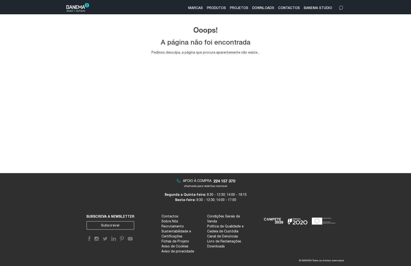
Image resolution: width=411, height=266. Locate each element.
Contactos (169, 216)
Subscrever (110, 225)
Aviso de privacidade (177, 251)
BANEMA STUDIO (318, 8)
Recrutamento (172, 226)
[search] (341, 7)
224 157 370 (224, 180)
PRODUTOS (216, 8)
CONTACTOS (289, 8)
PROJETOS (239, 8)
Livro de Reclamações (224, 241)
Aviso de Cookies (174, 246)
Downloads (216, 246)
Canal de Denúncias (222, 236)
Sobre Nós (169, 221)
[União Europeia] (324, 219)
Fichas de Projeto (175, 241)
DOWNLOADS (263, 8)
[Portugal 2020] (297, 219)
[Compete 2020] (273, 219)
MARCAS (195, 8)
